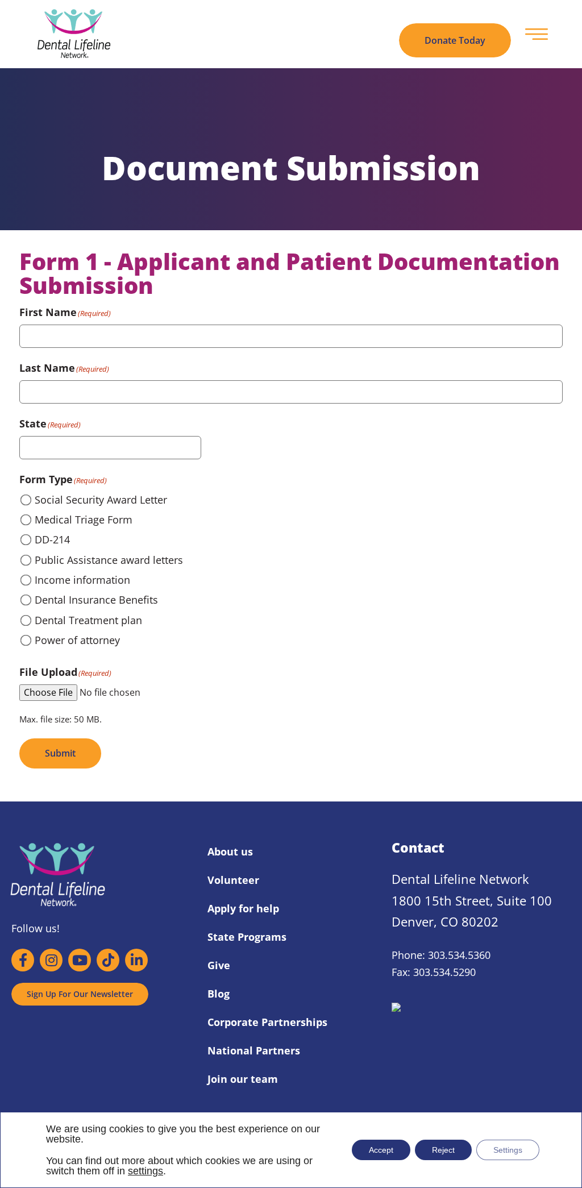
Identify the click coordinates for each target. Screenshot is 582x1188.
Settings (507, 1149)
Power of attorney (77, 640)
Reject (443, 1149)
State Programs (246, 937)
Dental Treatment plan (88, 620)
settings (145, 1171)
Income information (82, 580)
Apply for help (243, 908)
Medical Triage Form (83, 519)
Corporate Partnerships (267, 1022)
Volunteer (233, 880)
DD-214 (52, 539)
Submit (60, 753)
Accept (381, 1149)
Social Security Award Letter (101, 499)
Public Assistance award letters (109, 560)
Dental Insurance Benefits (96, 600)
